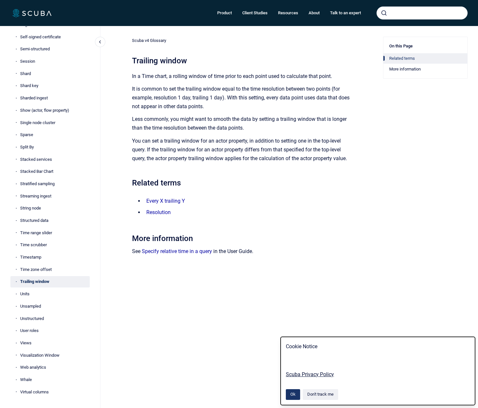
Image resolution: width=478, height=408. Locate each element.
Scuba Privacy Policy (310, 374)
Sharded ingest (34, 98)
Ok (293, 394)
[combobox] (422, 13)
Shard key (29, 85)
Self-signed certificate (40, 36)
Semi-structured (35, 48)
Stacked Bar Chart (36, 171)
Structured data (34, 220)
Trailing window (34, 281)
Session (27, 61)
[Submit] (384, 13)
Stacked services (36, 159)
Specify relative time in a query (177, 251)
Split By (27, 147)
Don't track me (320, 394)
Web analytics (33, 367)
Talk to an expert (345, 12)
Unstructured (32, 318)
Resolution (158, 212)
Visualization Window (40, 355)
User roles (29, 330)
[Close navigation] (100, 42)
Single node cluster (37, 122)
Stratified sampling (37, 183)
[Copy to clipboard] (129, 182)
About (314, 12)
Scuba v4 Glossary (149, 40)
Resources (288, 12)
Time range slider (36, 232)
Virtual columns (34, 391)
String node (30, 208)
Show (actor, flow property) (44, 110)
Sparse (26, 134)
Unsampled (30, 306)
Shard (25, 73)
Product (224, 12)
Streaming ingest (35, 196)
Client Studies (255, 12)
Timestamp (30, 257)
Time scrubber (33, 244)
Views (26, 342)
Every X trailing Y (165, 201)
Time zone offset (36, 269)
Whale (26, 379)
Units (25, 293)
